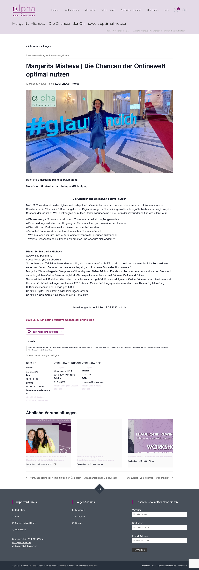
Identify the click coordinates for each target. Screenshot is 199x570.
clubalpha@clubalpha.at (24, 546)
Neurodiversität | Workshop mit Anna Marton (150, 456)
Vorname (136, 510)
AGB (17, 516)
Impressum (20, 529)
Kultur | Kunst (108, 10)
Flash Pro (62, 566)
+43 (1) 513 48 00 (21, 542)
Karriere (32, 400)
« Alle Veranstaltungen (38, 46)
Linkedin (79, 523)
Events (54, 10)
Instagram (80, 516)
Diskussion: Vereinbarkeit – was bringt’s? (148, 477)
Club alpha (152, 10)
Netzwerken (43, 400)
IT (27, 400)
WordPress (93, 566)
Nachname (137, 523)
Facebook (80, 510)
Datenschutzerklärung (25, 523)
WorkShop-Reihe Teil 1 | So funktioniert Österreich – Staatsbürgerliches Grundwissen (73, 477)
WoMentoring (72, 10)
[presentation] (48, 436)
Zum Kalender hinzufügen (46, 331)
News (166, 10)
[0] (176, 10)
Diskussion (42, 397)
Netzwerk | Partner (131, 10)
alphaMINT (90, 10)
